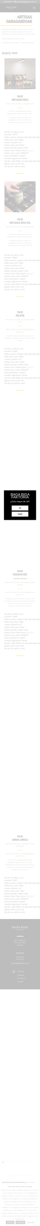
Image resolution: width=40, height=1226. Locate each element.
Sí (20, 508)
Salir (20, 514)
